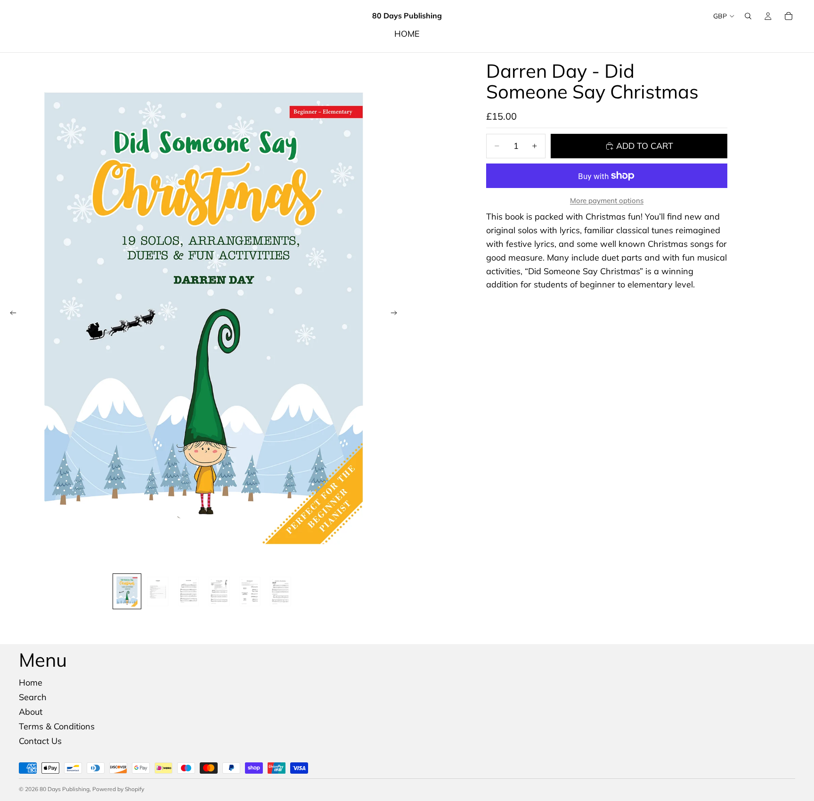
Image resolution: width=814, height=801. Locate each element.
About (30, 711)
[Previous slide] (10, 314)
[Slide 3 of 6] (188, 591)
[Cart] (788, 16)
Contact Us (40, 740)
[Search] (748, 16)
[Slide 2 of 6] (157, 591)
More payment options (606, 200)
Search (33, 697)
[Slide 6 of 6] (280, 591)
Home (30, 682)
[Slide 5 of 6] (249, 591)
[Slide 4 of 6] (218, 591)
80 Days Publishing (65, 789)
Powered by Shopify (118, 789)
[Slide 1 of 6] (127, 591)
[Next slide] (396, 314)
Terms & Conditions (57, 726)
